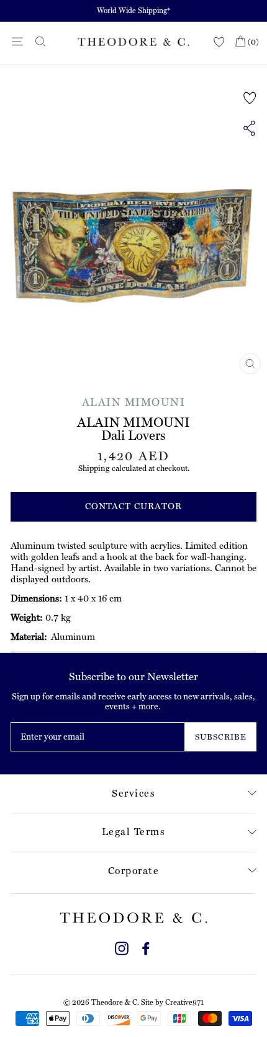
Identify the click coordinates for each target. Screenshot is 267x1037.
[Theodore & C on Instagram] (122, 947)
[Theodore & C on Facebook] (146, 947)
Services (133, 793)
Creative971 (184, 1002)
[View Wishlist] (219, 42)
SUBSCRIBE (221, 737)
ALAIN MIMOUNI (134, 402)
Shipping (94, 468)
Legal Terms (134, 832)
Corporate (134, 871)
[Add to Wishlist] (250, 98)
